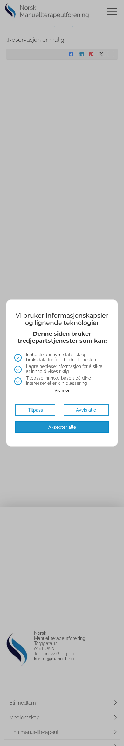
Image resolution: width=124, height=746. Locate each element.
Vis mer (62, 390)
